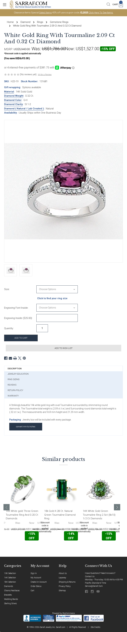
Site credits (95, 627)
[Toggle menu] (4, 4)
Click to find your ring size (52, 298)
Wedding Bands (11, 599)
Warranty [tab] (13, 395)
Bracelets (8, 595)
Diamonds (8, 586)
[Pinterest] (24, 358)
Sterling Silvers (10, 603)
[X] (19, 358)
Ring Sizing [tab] (14, 379)
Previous (6, 507)
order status (36, 586)
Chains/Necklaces (12, 590)
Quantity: (9, 328)
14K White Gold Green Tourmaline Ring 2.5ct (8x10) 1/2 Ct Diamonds (99, 515)
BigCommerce (69, 613)
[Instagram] (92, 591)
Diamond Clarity (13, 104)
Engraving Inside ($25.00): (18, 318)
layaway (62, 577)
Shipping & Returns (67, 582)
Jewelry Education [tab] (18, 374)
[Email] (10, 358)
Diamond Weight (13, 95)
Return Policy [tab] (15, 390)
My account (36, 577)
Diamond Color (12, 100)
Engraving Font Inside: (16, 307)
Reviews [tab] (12, 385)
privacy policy (65, 586)
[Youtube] (98, 591)
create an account (39, 582)
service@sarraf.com (94, 586)
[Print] (15, 358)
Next (117, 507)
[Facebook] (5, 358)
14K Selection (10, 577)
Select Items (45, 12)
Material (9, 91)
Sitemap (62, 590)
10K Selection (10, 573)
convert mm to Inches (25, 426)
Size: (7, 289)
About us (63, 573)
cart (32, 590)
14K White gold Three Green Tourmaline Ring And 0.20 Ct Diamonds (22, 515)
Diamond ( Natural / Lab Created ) (24, 108)
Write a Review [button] (45, 74)
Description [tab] (14, 368)
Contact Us (90, 576)
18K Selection (10, 582)
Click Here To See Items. (101, 12)
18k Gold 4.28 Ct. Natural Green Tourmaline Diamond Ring (60, 515)
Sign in (34, 573)
